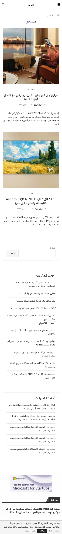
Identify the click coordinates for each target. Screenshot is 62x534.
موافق (42, 530)
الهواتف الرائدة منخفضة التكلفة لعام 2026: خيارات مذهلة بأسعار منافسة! (32, 406)
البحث (52, 247)
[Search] (3, 5)
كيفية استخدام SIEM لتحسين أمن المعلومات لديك (33, 308)
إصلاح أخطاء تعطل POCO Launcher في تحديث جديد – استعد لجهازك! (33, 417)
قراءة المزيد (30, 531)
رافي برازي (37, 104)
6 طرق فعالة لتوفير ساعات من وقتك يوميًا (37, 293)
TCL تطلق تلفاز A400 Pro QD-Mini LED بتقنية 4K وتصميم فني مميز (31, 201)
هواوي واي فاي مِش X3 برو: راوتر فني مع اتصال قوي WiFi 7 (31, 97)
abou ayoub (49, 405)
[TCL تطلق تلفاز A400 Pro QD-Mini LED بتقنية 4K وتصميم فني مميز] (31, 160)
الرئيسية (55, 15)
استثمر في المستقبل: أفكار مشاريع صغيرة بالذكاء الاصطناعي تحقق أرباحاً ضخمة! (34, 284)
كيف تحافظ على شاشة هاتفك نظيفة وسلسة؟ (35, 301)
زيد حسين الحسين (47, 416)
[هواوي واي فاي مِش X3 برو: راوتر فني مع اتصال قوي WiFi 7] (31, 56)
